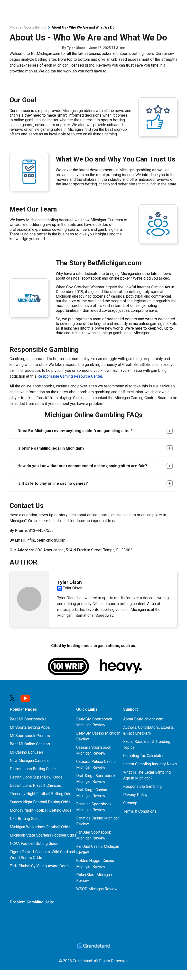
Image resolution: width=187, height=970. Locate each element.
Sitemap (130, 803)
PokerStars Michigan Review (94, 877)
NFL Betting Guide (25, 818)
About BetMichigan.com (143, 719)
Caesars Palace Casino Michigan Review (96, 764)
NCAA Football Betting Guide (34, 843)
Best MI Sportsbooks (28, 719)
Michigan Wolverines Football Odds (40, 827)
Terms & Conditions (140, 811)
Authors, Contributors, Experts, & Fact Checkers (149, 730)
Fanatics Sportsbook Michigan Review (94, 807)
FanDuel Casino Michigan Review (97, 849)
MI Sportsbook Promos (30, 735)
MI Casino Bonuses (26, 752)
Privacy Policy (135, 794)
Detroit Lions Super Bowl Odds (36, 777)
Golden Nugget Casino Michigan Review (95, 863)
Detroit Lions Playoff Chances (35, 785)
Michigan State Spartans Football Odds (43, 835)
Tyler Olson (76, 48)
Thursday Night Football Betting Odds (42, 793)
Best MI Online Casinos (30, 744)
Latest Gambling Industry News (150, 764)
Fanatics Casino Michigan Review (98, 821)
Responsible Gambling (142, 786)
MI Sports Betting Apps (30, 727)
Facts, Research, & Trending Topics (146, 744)
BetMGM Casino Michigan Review (98, 736)
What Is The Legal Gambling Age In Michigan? (147, 775)
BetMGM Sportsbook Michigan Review (94, 722)
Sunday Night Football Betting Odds (40, 802)
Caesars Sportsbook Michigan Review (93, 750)
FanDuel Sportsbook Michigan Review (93, 835)
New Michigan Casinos (29, 760)
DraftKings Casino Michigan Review (91, 793)
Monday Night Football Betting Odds (41, 810)
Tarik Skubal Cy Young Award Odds (39, 866)
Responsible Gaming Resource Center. (70, 376)
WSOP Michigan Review (96, 889)
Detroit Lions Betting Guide (33, 769)
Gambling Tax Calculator (143, 755)
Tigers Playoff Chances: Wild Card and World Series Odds (42, 854)
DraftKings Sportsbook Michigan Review (95, 778)
